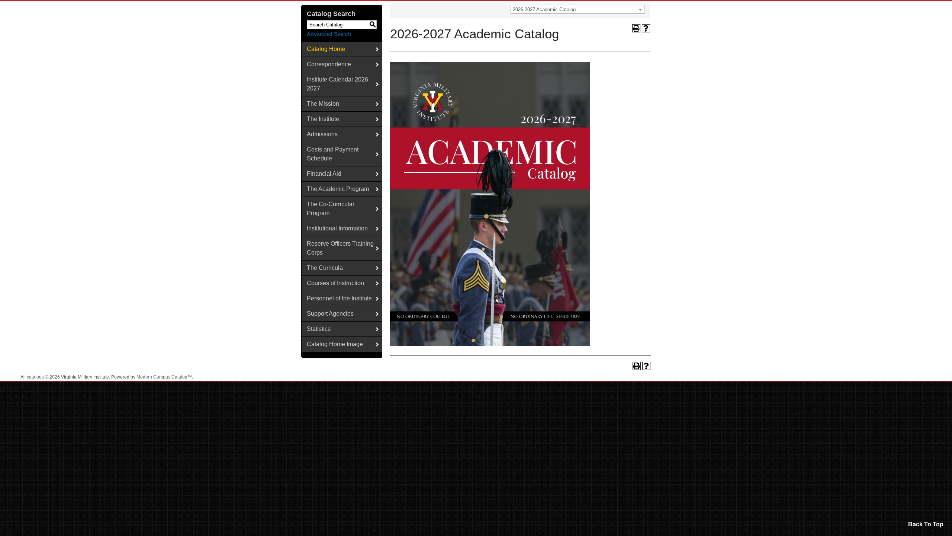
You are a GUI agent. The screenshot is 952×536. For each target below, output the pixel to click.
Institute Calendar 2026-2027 (338, 84)
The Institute (323, 119)
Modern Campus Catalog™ (164, 377)
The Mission (323, 103)
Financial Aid (324, 173)
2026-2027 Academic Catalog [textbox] (544, 9)
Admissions (322, 134)
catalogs (35, 377)
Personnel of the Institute (339, 298)
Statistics (319, 329)
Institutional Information (337, 228)
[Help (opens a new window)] (646, 28)
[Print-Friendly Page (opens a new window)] (636, 28)
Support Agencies (330, 313)
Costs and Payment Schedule (332, 154)
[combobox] (577, 9)
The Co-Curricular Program (330, 208)
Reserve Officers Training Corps (340, 248)
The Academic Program (338, 189)
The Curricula (325, 268)
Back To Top (925, 524)
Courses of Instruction (335, 283)
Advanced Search (329, 34)
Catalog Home (326, 49)
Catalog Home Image (335, 344)
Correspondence (329, 64)
